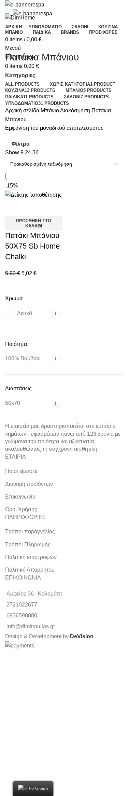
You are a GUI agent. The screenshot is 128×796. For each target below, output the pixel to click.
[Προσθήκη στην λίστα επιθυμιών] (32, 207)
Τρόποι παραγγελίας (30, 531)
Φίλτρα (21, 144)
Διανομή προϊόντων (29, 484)
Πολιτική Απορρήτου (30, 570)
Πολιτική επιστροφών (31, 557)
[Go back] (13, 42)
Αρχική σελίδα (23, 110)
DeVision (82, 636)
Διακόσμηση (75, 110)
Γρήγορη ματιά (13, 207)
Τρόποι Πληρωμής (28, 544)
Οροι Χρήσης (21, 509)
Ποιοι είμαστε (21, 471)
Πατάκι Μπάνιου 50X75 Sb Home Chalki (32, 246)
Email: (9, 729)
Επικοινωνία (20, 497)
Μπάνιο (50, 110)
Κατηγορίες (20, 75)
